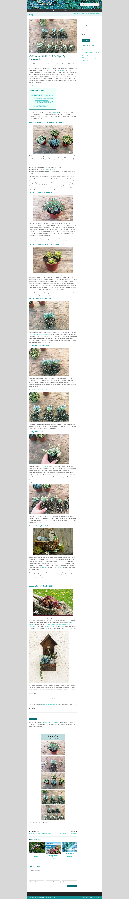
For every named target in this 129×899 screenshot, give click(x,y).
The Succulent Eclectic (40, 4)
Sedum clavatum (44, 466)
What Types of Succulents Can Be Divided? (43, 95)
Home (35, 10)
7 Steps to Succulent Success (49, 704)
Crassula (69, 622)
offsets (53, 169)
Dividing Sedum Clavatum (40, 103)
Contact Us (92, 10)
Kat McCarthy (34, 63)
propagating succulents (49, 63)
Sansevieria (44, 567)
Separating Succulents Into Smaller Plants (44, 102)
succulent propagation (42, 826)
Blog (44, 10)
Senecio (63, 626)
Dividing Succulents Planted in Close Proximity (44, 98)
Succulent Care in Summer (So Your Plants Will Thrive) (53, 856)
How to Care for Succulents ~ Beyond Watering (69, 855)
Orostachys (65, 624)
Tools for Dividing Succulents (40, 106)
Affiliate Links (92, 897)
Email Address (32, 708)
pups (48, 169)
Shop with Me (80, 10)
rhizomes (58, 567)
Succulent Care (60, 63)
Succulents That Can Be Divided (40, 108)
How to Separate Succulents (37, 94)
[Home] (72, 13)
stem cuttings (32, 187)
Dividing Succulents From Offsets (41, 97)
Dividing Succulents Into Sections (43, 105)
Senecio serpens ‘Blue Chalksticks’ (40, 334)
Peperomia (32, 626)
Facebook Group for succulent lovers (50, 722)
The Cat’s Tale (52, 897)
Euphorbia (31, 624)
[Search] (100, 4)
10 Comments (71, 63)
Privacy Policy (85, 897)
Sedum (48, 626)
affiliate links (56, 112)
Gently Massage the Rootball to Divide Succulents (45, 101)
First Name (31, 713)
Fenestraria (47, 624)
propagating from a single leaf (46, 187)
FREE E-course (67, 10)
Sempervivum (54, 626)
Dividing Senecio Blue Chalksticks (41, 100)
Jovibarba (53, 624)
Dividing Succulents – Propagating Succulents (91, 13)
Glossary (55, 10)
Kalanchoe (58, 624)
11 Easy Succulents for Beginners (37, 855)
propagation (34, 826)
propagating (62, 70)
